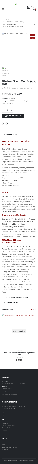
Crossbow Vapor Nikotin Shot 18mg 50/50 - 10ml (19, 354)
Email (7, 123)
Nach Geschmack (7, 103)
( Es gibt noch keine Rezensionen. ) (21, 88)
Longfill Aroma (28, 101)
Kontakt (4, 430)
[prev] (31, 81)
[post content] (19, 331)
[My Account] (28, 7)
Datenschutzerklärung (9, 447)
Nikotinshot (19, 350)
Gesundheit (6, 428)
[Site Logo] (18, 8)
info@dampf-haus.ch (9, 394)
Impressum (6, 449)
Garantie (5, 424)
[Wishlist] (33, 7)
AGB (3, 445)
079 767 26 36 (7, 389)
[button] (32, 310)
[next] (34, 81)
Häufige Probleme (8, 426)
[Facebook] (3, 414)
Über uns (5, 443)
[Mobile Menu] (3, 8)
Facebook (3, 123)
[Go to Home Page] (2, 19)
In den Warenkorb (14, 116)
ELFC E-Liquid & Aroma (17, 101)
